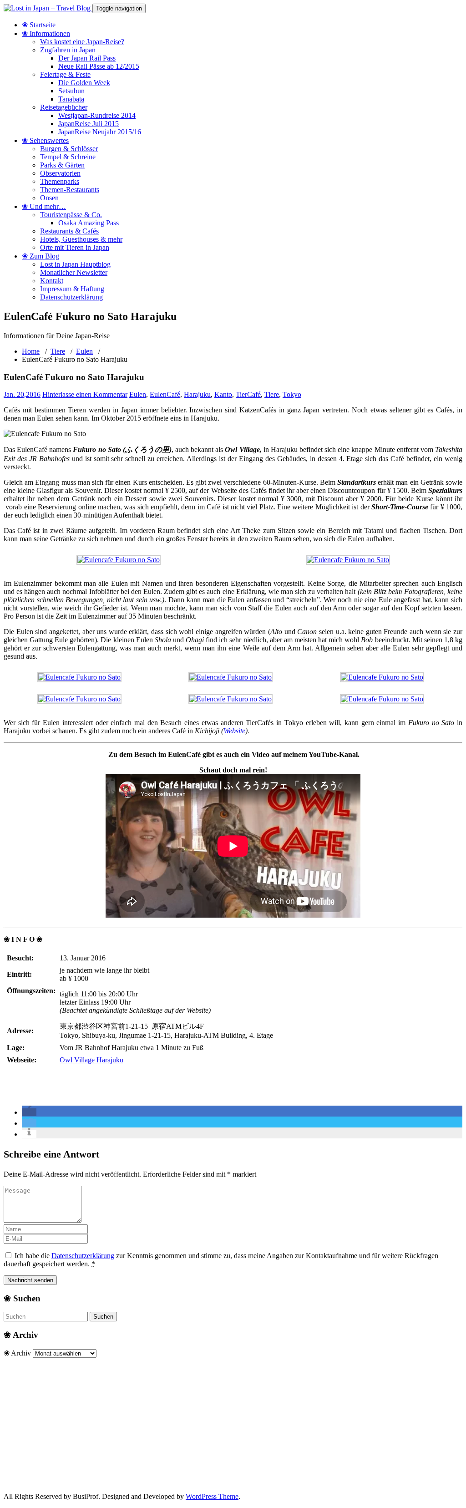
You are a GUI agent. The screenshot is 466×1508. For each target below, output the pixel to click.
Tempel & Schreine (68, 157)
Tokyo (292, 394)
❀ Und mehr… (44, 206)
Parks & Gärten (62, 165)
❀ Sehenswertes (45, 140)
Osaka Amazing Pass (88, 223)
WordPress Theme (212, 1496)
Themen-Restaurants (69, 189)
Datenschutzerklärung (71, 297)
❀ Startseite (39, 25)
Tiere (58, 351)
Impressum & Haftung (72, 289)
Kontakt (51, 280)
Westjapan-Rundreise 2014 (97, 115)
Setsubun (71, 91)
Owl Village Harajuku (91, 1060)
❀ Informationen (46, 33)
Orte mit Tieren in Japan (74, 247)
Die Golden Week (84, 82)
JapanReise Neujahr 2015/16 (99, 132)
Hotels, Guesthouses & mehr (81, 239)
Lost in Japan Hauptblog (75, 264)
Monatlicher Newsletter (73, 272)
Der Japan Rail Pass (87, 58)
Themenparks (59, 181)
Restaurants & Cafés (69, 231)
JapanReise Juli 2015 (88, 123)
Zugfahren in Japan (68, 50)
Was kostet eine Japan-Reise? (82, 42)
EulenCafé (165, 394)
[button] (29, 1112)
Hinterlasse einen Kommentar (84, 394)
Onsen (49, 198)
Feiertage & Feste (65, 74)
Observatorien (60, 173)
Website (234, 731)
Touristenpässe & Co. (71, 214)
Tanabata (71, 99)
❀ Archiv (17, 1353)
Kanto (223, 394)
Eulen (84, 351)
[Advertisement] (233, 1421)
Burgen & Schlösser (69, 148)
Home (31, 351)
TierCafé (248, 394)
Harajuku (197, 394)
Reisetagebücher (63, 107)
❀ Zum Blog (40, 256)
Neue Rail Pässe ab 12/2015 (98, 66)
